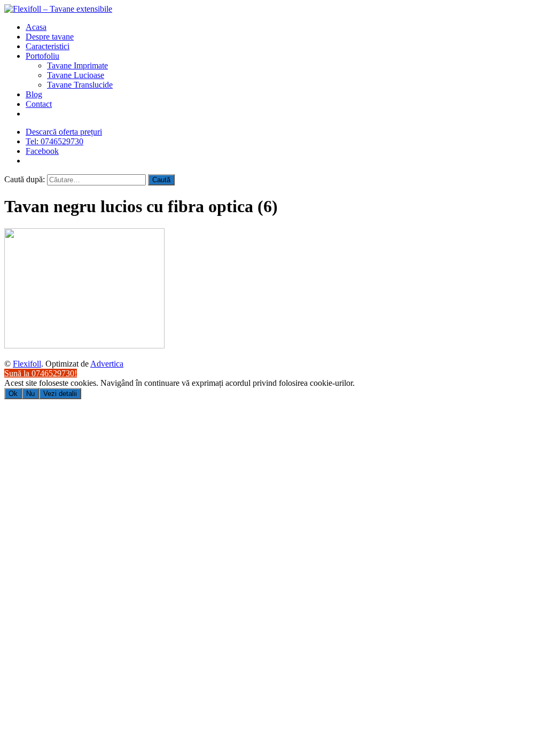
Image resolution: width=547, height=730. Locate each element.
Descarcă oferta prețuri (64, 131)
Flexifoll (27, 363)
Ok (13, 394)
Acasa (36, 27)
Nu (30, 394)
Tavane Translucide (80, 84)
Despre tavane (50, 36)
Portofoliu (42, 55)
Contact (39, 103)
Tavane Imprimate (77, 65)
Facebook (42, 151)
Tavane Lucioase (75, 75)
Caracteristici (47, 46)
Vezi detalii (60, 394)
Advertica (106, 363)
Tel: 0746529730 (54, 141)
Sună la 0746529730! (40, 373)
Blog (34, 94)
